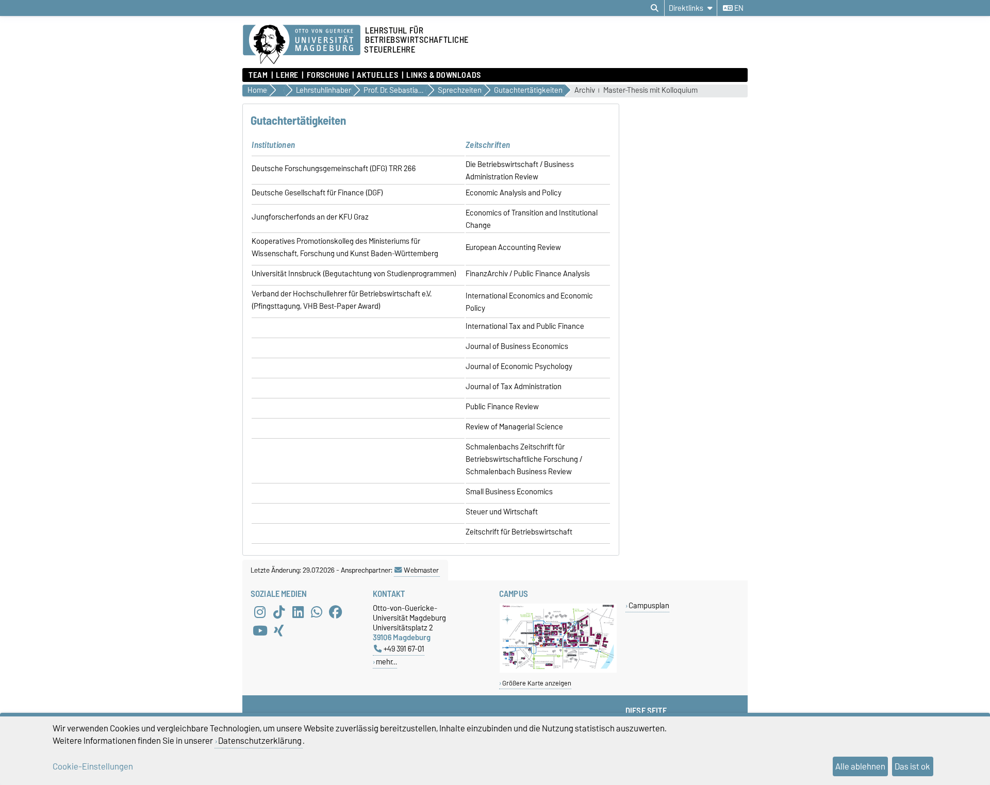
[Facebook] (335, 612)
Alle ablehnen (860, 766)
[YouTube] (260, 631)
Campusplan (649, 605)
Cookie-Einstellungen (93, 766)
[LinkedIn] (298, 612)
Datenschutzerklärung (260, 740)
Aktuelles (377, 75)
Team (258, 75)
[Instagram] (260, 612)
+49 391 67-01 (404, 648)
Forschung (328, 75)
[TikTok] (279, 612)
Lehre (287, 75)
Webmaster (421, 570)
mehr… (386, 661)
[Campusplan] (558, 670)
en (738, 8)
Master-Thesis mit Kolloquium (650, 90)
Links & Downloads (443, 75)
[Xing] (279, 631)
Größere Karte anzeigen (536, 683)
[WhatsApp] (316, 612)
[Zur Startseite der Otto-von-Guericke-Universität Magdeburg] (301, 44)
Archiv (584, 90)
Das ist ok (912, 766)
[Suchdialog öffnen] (655, 8)
